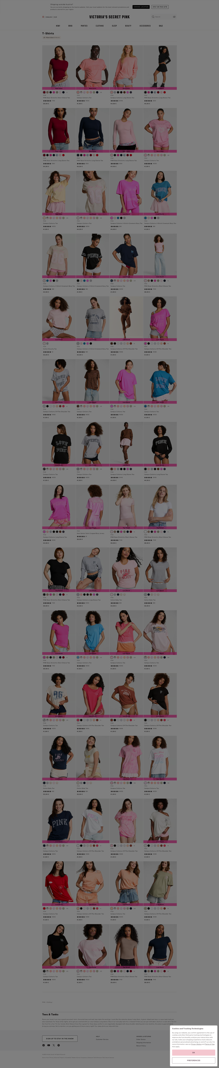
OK (193, 1053)
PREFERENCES (193, 1060)
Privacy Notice (196, 1044)
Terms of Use (210, 1044)
